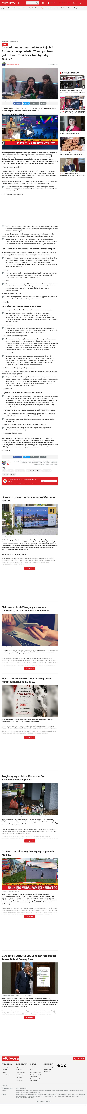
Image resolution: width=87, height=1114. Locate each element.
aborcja (10, 471)
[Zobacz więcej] (72, 82)
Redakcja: (5, 1086)
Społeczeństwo (14, 41)
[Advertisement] (43, 23)
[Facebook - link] (58, 1065)
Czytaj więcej (29, 568)
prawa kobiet (20, 471)
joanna (12, 474)
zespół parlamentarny (34, 471)
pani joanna (47, 471)
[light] (43, 3)
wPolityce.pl (5, 41)
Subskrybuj (55, 462)
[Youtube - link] (62, 1065)
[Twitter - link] (65, 1065)
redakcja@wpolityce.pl (48, 461)
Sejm (4, 471)
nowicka (5, 474)
